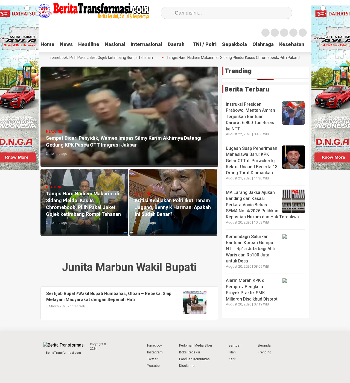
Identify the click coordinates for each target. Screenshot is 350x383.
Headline (88, 44)
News (66, 44)
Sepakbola (234, 44)
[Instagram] (284, 32)
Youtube (153, 365)
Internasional (146, 44)
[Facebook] (265, 32)
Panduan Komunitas (194, 359)
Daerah (176, 44)
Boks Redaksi (189, 352)
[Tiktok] (303, 32)
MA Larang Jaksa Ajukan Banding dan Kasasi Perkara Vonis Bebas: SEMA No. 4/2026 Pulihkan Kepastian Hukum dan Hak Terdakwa (262, 205)
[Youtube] (293, 32)
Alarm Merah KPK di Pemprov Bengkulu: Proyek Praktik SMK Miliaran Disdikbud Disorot (252, 290)
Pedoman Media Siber (195, 345)
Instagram (155, 352)
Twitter (152, 359)
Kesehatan (291, 44)
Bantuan (235, 345)
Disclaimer (187, 365)
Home (47, 44)
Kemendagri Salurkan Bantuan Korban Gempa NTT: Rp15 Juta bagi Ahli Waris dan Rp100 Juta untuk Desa (250, 249)
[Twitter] (275, 32)
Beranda (264, 345)
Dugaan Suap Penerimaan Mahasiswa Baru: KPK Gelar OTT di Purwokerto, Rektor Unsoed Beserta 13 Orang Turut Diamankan (252, 160)
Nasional (115, 44)
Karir (232, 359)
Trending (264, 352)
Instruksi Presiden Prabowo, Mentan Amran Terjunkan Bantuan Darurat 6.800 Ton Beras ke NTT (250, 116)
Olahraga (263, 44)
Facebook (154, 345)
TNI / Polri (205, 44)
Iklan (232, 352)
